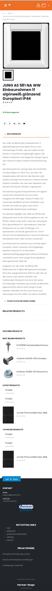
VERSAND (10, 537)
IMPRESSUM (11, 531)
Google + (19, 123)
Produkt (8, 390)
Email (24, 123)
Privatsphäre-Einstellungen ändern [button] (16, 554)
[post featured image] (8, 347)
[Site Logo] (14, 5)
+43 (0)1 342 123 (10, 501)
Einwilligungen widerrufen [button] (13, 565)
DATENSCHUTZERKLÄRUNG (17, 534)
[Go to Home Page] (3, 13)
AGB (8, 528)
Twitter (9, 123)
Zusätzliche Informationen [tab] (21, 301)
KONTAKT (10, 540)
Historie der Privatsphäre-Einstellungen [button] (18, 560)
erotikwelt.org (26, 588)
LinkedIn (14, 123)
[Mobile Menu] (6, 5)
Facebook (5, 123)
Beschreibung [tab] (14, 134)
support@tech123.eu (11, 495)
